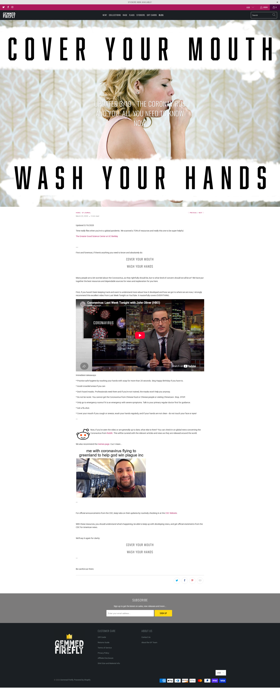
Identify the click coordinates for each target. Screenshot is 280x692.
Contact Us (145, 637)
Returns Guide (103, 642)
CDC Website (171, 513)
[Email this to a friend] (200, 580)
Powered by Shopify (82, 680)
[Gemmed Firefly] (9, 15)
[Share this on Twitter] (177, 580)
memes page (103, 444)
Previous (192, 212)
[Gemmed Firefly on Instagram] (12, 7)
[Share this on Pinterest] (192, 580)
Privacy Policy (103, 653)
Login (265, 7)
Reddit (110, 433)
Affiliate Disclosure (105, 658)
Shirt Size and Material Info (109, 663)
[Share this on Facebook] (184, 580)
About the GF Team (149, 642)
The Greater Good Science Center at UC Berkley (97, 236)
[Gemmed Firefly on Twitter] (3, 7)
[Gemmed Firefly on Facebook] (8, 7)
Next (201, 212)
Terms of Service (105, 648)
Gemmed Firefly (66, 680)
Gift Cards (102, 637)
